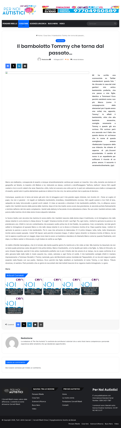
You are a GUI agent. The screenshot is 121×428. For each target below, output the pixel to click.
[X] (13, 66)
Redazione (45, 59)
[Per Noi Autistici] (19, 10)
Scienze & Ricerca (38, 24)
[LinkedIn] (19, 66)
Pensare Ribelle (10, 24)
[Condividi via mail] (24, 66)
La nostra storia (68, 398)
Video (62, 24)
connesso (18, 368)
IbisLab (73, 420)
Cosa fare (23, 24)
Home (39, 35)
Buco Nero (53, 24)
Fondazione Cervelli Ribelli (72, 401)
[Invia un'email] (50, 59)
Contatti (65, 405)
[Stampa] (41, 324)
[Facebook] (7, 66)
